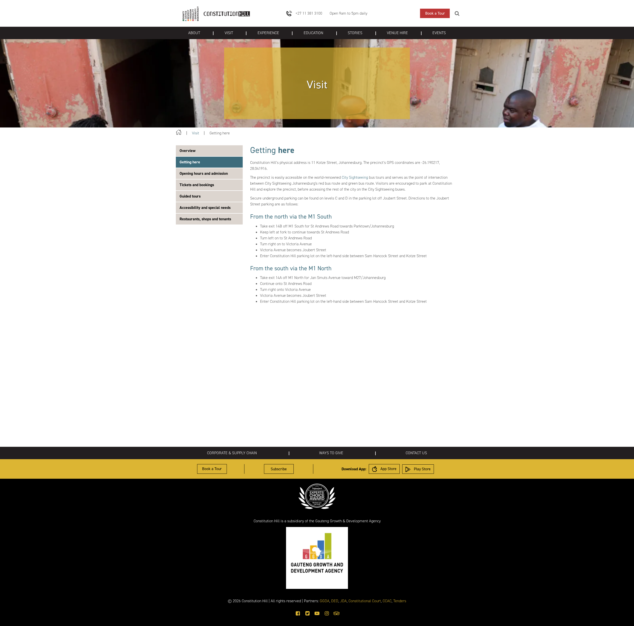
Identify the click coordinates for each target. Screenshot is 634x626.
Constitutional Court (364, 600)
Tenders (399, 600)
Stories (355, 32)
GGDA (324, 600)
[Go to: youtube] (317, 613)
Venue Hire (397, 32)
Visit (229, 32)
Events (439, 32)
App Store (387, 468)
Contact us (416, 452)
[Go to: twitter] (307, 613)
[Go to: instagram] (327, 613)
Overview (187, 150)
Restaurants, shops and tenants (205, 219)
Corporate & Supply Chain (232, 452)
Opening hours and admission (204, 173)
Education (313, 32)
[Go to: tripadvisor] (336, 613)
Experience (268, 32)
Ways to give (331, 452)
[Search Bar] (457, 13)
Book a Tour (435, 13)
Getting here (190, 162)
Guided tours (190, 196)
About (194, 32)
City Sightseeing (355, 177)
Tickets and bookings (197, 184)
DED (334, 600)
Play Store (422, 469)
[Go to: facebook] (298, 613)
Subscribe (279, 469)
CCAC (387, 600)
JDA (343, 600)
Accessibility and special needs (205, 207)
